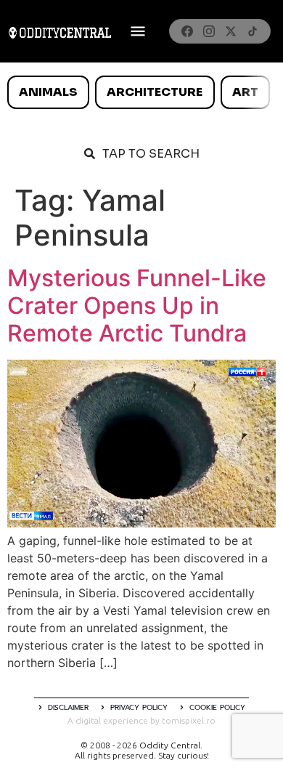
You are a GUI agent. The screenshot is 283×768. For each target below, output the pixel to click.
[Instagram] (209, 31)
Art (245, 92)
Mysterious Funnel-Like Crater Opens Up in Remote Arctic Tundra (136, 306)
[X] (231, 31)
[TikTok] (252, 31)
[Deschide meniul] (138, 31)
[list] (141, 92)
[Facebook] (187, 31)
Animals (48, 92)
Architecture (154, 92)
